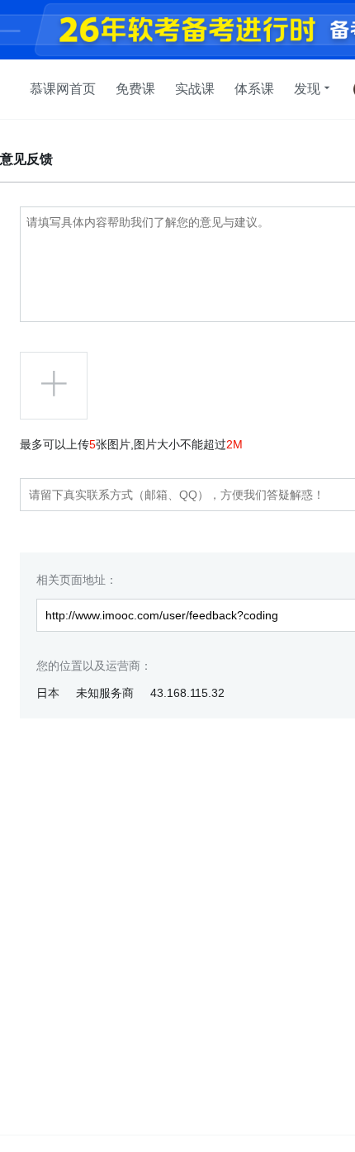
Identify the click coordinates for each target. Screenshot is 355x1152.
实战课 (195, 89)
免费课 (135, 89)
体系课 (254, 89)
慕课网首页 (63, 89)
